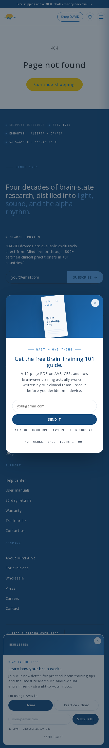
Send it (54, 419)
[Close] (95, 303)
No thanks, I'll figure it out (54, 442)
